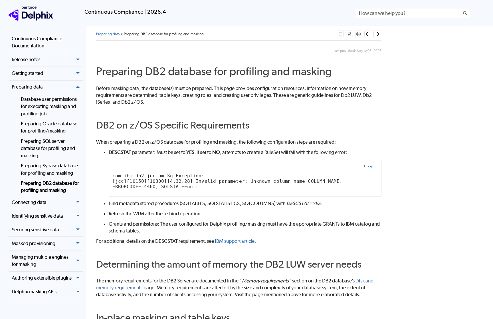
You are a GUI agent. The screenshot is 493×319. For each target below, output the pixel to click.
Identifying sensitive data (37, 216)
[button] (465, 13)
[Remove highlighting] (349, 34)
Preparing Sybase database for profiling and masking (49, 169)
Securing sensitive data (35, 229)
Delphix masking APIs (34, 291)
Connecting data (29, 202)
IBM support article (234, 241)
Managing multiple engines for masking (40, 260)
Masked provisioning (34, 243)
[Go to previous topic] (367, 34)
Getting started (27, 73)
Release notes (26, 59)
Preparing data (27, 87)
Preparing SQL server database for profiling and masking (48, 148)
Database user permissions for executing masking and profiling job (49, 106)
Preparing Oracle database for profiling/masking (49, 127)
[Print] (358, 34)
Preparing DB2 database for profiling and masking (50, 186)
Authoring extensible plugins (42, 278)
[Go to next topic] (376, 34)
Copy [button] (368, 166)
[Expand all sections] (340, 34)
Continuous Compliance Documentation (37, 42)
